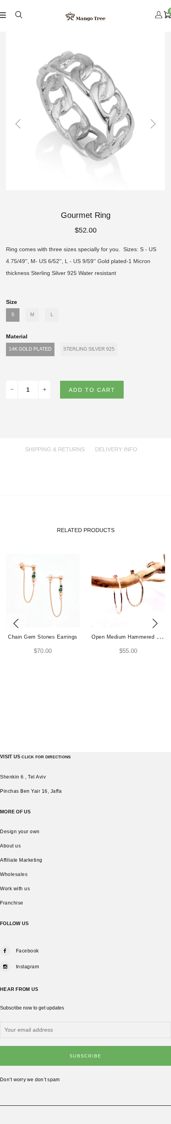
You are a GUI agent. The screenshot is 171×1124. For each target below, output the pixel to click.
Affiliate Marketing (21, 860)
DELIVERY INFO (116, 449)
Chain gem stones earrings (43, 637)
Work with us (15, 888)
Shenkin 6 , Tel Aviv (23, 777)
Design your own (20, 831)
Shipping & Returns (55, 449)
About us (10, 846)
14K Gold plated (30, 349)
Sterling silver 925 (89, 349)
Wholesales (13, 874)
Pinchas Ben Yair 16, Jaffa (31, 791)
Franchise (11, 903)
